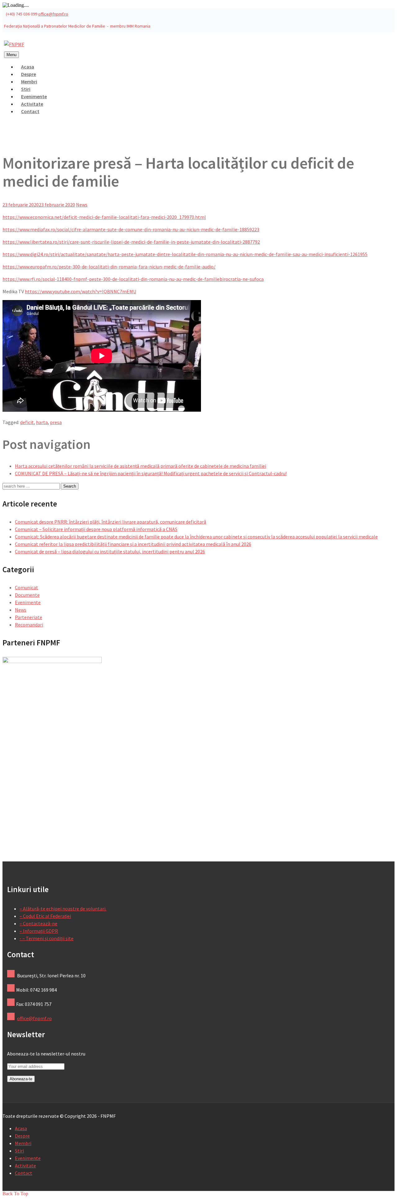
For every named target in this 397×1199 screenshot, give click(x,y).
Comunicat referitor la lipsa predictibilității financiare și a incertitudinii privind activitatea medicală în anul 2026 (133, 544)
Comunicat (26, 587)
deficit (27, 422)
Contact (30, 111)
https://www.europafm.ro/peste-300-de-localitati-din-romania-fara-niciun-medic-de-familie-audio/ (109, 266)
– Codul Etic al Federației (45, 916)
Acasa (21, 1128)
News (81, 204)
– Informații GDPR (39, 931)
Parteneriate (28, 617)
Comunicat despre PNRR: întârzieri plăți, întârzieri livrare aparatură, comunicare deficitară (110, 522)
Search (69, 486)
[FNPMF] (14, 44)
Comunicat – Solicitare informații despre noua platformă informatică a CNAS (96, 529)
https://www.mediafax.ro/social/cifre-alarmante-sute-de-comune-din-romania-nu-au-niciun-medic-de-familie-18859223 (130, 229)
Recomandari (29, 625)
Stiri (19, 1151)
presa (56, 422)
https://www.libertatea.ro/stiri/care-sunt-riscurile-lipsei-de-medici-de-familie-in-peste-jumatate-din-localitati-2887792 (131, 242)
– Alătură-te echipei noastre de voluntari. (63, 908)
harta (42, 422)
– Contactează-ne (38, 923)
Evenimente (28, 602)
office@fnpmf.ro (53, 14)
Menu (11, 54)
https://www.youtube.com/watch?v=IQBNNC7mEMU (80, 291)
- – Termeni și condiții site (47, 938)
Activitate (25, 1165)
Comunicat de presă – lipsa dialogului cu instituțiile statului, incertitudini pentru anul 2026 (110, 551)
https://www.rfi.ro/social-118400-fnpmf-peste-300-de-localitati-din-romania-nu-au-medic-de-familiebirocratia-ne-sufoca (133, 279)
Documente (27, 595)
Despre (22, 1136)
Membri (23, 1143)
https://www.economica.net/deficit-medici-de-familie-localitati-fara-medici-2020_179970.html (104, 217)
